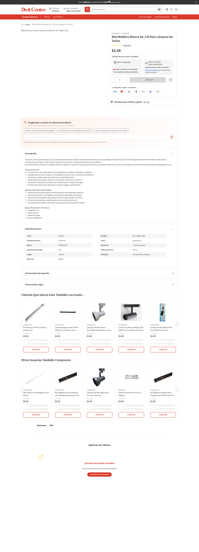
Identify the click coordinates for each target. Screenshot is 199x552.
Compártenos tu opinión (99, 474)
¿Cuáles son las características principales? (40, 130)
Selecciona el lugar (151, 70)
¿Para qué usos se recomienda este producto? (75, 130)
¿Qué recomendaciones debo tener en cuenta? (111, 130)
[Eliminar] (114, 80)
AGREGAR (36, 349)
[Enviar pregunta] (171, 137)
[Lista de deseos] (171, 9)
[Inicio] (23, 24)
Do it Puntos (58, 17)
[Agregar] (125, 80)
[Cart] (176, 9)
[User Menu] (167, 9)
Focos (27, 24)
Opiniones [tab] (41, 425)
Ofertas (47, 17)
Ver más (146, 102)
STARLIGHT (116, 33)
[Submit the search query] (87, 9)
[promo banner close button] (196, 2)
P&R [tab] (51, 425)
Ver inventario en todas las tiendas (126, 72)
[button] (22, 324)
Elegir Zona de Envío (73, 11)
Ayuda (174, 17)
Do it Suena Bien (145, 17)
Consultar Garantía (161, 17)
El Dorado (55, 11)
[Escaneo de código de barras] (159, 9)
